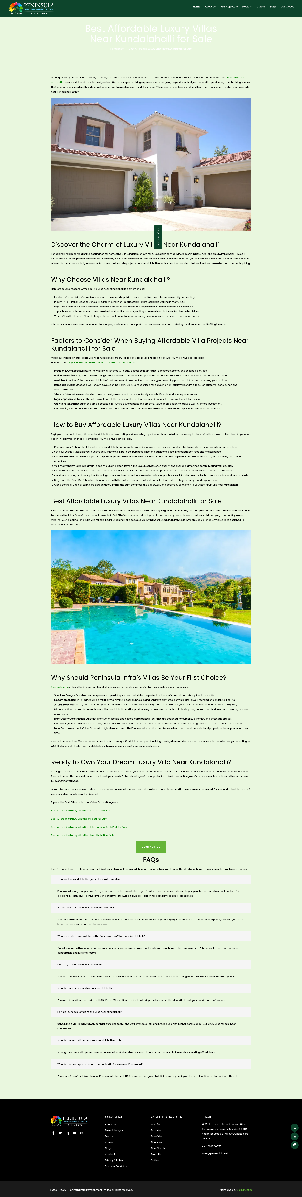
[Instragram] (80, 1133)
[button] (158, 237)
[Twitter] (59, 1133)
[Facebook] (52, 1133)
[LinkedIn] (66, 1133)
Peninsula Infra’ (59, 687)
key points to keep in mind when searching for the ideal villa (101, 362)
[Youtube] (73, 1133)
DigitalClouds (244, 1189)
